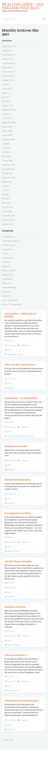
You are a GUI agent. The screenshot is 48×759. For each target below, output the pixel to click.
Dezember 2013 (8, 55)
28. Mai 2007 (11, 542)
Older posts (7, 740)
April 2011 (6, 97)
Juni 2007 (6, 190)
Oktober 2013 (7, 59)
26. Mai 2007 (11, 681)
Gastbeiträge (7, 279)
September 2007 (9, 178)
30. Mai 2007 (11, 427)
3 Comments (24, 542)
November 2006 (8, 220)
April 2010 (6, 114)
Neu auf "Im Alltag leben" (12, 304)
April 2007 (6, 199)
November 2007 (8, 169)
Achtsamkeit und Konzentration (21, 700)
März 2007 (6, 203)
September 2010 (9, 110)
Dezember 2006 (8, 216)
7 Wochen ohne (8, 258)
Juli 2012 (5, 84)
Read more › (9, 340)
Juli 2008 (5, 144)
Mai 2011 (5, 93)
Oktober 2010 (7, 106)
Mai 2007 (5, 195)
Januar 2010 (7, 118)
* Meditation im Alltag (10, 241)
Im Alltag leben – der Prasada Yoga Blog (23, 6)
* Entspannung (8, 237)
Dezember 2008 (8, 139)
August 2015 (7, 51)
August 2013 (7, 68)
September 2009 (9, 123)
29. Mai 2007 (11, 494)
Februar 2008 (7, 161)
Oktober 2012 (7, 80)
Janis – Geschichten (10, 300)
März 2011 (6, 101)
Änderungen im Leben (16, 446)
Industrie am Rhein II (15, 655)
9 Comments (24, 345)
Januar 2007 (7, 211)
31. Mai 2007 (11, 345)
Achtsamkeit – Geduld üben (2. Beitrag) (20, 315)
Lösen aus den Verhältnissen (19, 364)
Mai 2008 (5, 152)
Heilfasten (6, 292)
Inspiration (6, 296)
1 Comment (24, 461)
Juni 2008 (6, 148)
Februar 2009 (7, 131)
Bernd (9, 350)
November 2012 (8, 76)
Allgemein (6, 266)
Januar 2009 (7, 135)
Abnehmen (6, 262)
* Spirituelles (7, 249)
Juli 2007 (5, 186)
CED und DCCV (8, 275)
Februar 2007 (7, 207)
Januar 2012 (7, 89)
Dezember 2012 (8, 72)
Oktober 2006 (7, 224)
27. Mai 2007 (11, 636)
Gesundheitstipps (9, 287)
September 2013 (9, 63)
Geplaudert (6, 283)
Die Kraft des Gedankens (17, 479)
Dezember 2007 (8, 165)
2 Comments (24, 636)
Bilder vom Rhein (8, 271)
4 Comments (24, 427)
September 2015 (9, 46)
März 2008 (6, 156)
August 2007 (7, 182)
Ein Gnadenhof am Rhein (17, 513)
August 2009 (7, 127)
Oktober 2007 (7, 173)
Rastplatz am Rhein (14, 607)
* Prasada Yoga (8, 245)
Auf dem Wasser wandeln (18, 561)
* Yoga (4, 254)
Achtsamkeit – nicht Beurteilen (21, 398)
